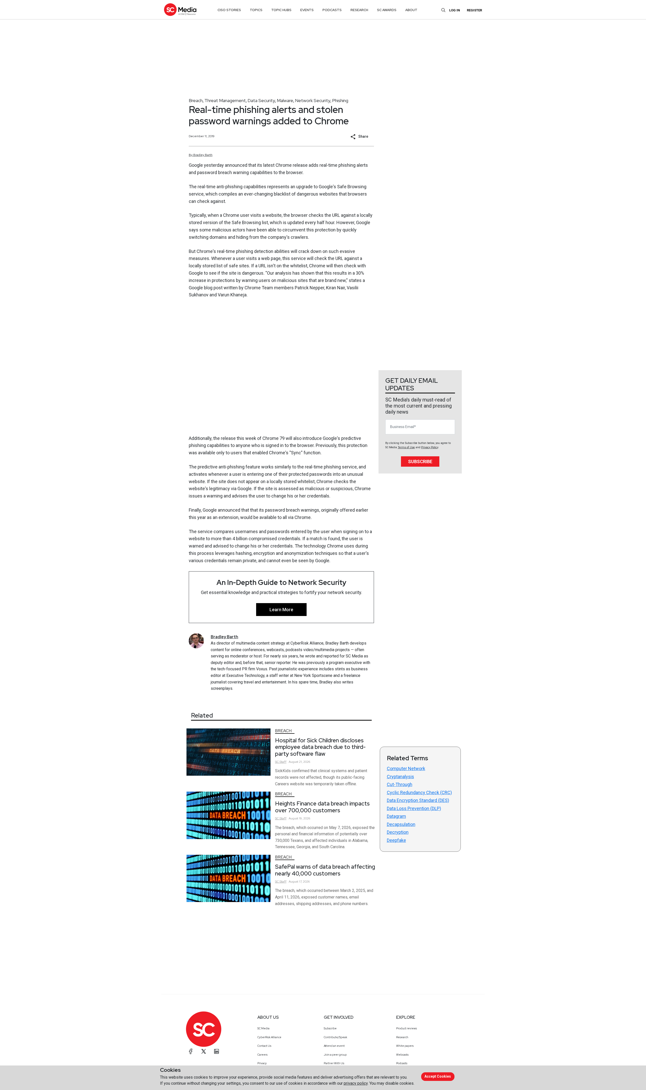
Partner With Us (334, 1063)
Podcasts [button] (332, 10)
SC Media (263, 1028)
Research (402, 1037)
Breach (196, 100)
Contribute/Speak (335, 1037)
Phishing (340, 100)
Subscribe (420, 461)
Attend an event (334, 1046)
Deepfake (396, 840)
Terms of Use (406, 447)
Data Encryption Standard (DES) (418, 800)
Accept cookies (437, 1076)
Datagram (396, 816)
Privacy (262, 1063)
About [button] (411, 10)
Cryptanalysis (400, 776)
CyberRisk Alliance (269, 1037)
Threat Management (225, 100)
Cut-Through (399, 784)
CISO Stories (229, 10)
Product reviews (406, 1028)
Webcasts (402, 1054)
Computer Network (406, 768)
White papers (405, 1046)
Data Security (261, 100)
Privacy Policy (429, 447)
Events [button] (307, 10)
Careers (262, 1054)
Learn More (281, 609)
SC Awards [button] (386, 10)
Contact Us (264, 1046)
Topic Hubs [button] (281, 10)
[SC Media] (180, 9)
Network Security (312, 100)
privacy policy (356, 1083)
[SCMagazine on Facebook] (191, 1051)
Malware (285, 100)
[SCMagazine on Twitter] (204, 1051)
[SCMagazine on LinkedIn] (216, 1051)
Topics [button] (256, 10)
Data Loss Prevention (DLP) (414, 808)
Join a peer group (335, 1054)
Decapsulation (401, 824)
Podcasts (401, 1063)
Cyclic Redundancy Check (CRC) (419, 792)
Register (474, 10)
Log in (454, 10)
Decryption (398, 832)
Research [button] (359, 10)
